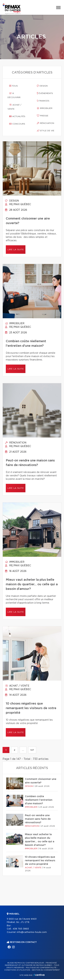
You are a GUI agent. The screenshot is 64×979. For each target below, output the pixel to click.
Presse (43, 116)
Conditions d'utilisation (17, 970)
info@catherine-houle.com (32, 932)
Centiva (39, 975)
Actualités (18, 116)
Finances (43, 101)
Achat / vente (14, 107)
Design (43, 86)
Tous (14, 86)
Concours (18, 124)
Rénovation (46, 123)
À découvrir (14, 95)
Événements (45, 93)
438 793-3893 (21, 929)
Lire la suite (16, 250)
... (23, 750)
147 (32, 750)
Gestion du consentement (46, 970)
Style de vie (46, 131)
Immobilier (45, 108)
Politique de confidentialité (41, 967)
